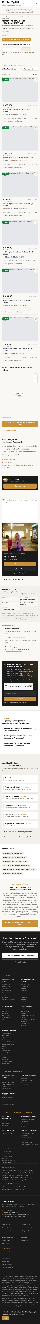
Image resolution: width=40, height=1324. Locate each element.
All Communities (25, 1224)
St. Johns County (6, 1258)
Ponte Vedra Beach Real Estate (10, 1252)
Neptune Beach (6, 1240)
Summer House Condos (8, 1082)
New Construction (7, 1264)
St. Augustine (5, 1243)
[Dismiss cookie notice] (2, 1322)
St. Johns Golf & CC (26, 984)
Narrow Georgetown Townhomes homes (16, 39)
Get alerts (20, 699)
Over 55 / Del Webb (7, 1267)
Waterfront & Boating (29, 1130)
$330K (18, 393)
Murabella (24, 997)
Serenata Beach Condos (8, 1080)
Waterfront (6, 49)
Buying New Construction (25, 1170)
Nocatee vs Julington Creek (20, 1180)
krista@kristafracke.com (11, 1212)
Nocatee (4, 1255)
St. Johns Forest (25, 986)
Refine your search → (10, 430)
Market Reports (19, 1189)
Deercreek (5, 1055)
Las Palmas (5, 997)
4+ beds (15, 49)
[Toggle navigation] (36, 4)
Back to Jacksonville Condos (13, 579)
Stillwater (4, 1158)
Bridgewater (24, 1121)
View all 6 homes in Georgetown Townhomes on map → (20, 423)
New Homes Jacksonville (6, 1117)
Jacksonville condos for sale (13, 853)
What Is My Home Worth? (21, 1187)
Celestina (24, 990)
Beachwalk (5, 1013)
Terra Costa (5, 1048)
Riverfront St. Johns (26, 1142)
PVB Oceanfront (6, 990)
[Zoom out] (35, 378)
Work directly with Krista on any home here (20, 9)
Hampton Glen (6, 1050)
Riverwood (24, 1021)
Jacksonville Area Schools (28, 1228)
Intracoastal (24, 1135)
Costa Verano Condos (8, 1104)
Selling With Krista (7, 1187)
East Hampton (6, 1059)
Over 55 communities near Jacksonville (16, 865)
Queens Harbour (6, 1033)
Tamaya (4, 1046)
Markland (23, 988)
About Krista (5, 1234)
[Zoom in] (35, 375)
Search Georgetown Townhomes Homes (20, 956)
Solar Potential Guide (23, 1175)
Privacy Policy (18, 1314)
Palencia (23, 999)
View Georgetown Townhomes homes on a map (19, 869)
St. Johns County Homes (27, 980)
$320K (20, 395)
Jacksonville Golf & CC (8, 1042)
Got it (5, 1318)
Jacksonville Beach (7, 1237)
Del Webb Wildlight (7, 1156)
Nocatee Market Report (8, 1175)
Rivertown (24, 993)
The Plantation (6, 993)
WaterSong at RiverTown (9, 1160)
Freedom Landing (7, 1133)
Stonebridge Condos (27, 1083)
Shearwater (24, 1124)
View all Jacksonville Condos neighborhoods (19, 837)
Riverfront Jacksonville (27, 1140)
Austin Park (24, 1026)
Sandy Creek (5, 1011)
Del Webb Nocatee (7, 1151)
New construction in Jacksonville (14, 857)
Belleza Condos (6, 1088)
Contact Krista (20, 486)
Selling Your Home (26, 1231)
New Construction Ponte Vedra (8, 1000)
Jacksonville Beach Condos (9, 1094)
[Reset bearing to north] (35, 381)
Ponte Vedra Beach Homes (8, 980)
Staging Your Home (7, 1189)
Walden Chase (25, 995)
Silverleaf (24, 1126)
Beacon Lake (5, 1015)
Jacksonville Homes (9, 1030)
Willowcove (24, 1009)
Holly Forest (5, 1009)
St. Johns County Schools (9, 1228)
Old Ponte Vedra (6, 1086)
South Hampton (6, 1017)
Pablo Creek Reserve (8, 1044)
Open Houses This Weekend (10, 1177)
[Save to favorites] (36, 80)
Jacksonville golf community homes (15, 861)
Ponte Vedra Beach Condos (8, 1076)
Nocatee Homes (26, 1006)
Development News (7, 1231)
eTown (3, 1037)
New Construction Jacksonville (7, 1062)
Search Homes (6, 1224)
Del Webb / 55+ (6, 1149)
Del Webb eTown (6, 1154)
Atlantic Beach (25, 1237)
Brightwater (5, 1125)
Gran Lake (24, 1001)
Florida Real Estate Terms (9, 1170)
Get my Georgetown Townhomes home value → (20, 923)
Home (3, 17)
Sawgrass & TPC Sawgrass (9, 995)
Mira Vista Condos (26, 1085)
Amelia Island (24, 1240)
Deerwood (5, 1053)
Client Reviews (6, 1180)
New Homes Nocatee (8, 1130)
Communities (10, 17)
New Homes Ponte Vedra (28, 1119)
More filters (25, 49)
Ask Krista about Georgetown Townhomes (16, 44)
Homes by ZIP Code (26, 1177)
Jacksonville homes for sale (12, 873)
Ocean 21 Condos (7, 1102)
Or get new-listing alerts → (20, 573)
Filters (35, 74)
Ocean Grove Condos (8, 1084)
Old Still (4, 1057)
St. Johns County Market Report (24, 1173)
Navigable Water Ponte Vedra (29, 1144)
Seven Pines (5, 1035)
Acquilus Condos (6, 1100)
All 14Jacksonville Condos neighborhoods (18, 832)
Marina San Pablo (26, 1078)
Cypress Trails (25, 1023)
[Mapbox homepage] (6, 417)
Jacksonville (29, 25)
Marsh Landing (6, 984)
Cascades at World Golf (8, 1162)
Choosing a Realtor (7, 1173)
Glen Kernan (5, 1040)
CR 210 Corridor (7, 1006)
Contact (23, 1234)
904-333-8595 (8, 1210)
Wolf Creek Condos (26, 1080)
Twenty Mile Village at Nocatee (27, 1016)
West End (24, 1013)
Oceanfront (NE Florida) (27, 1133)
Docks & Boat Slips (26, 1137)
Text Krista (21, 569)
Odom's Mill (5, 988)
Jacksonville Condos (21, 17)
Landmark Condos (7, 1097)
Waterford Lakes (6, 1020)
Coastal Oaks (25, 1011)
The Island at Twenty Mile (28, 1019)
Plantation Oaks (6, 986)
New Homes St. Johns (28, 1116)
